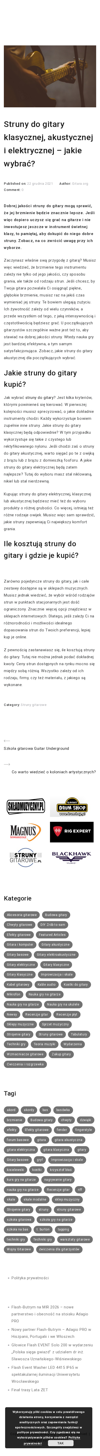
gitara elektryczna (21, 1150)
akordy (29, 1110)
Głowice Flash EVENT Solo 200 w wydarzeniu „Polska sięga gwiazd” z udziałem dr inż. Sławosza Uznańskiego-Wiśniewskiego (52, 1352)
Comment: (13, 190)
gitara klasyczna (56, 1150)
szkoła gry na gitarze (56, 1219)
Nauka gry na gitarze (45, 994)
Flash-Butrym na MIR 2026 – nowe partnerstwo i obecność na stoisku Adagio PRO (50, 1314)
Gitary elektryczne (21, 965)
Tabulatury (79, 1034)
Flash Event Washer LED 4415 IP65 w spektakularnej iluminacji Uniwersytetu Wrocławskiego (46, 1374)
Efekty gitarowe (19, 935)
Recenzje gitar (36, 1014)
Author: (65, 184)
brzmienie (14, 1120)
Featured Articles (52, 935)
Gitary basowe (18, 954)
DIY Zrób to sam (53, 925)
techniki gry (16, 1239)
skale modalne (35, 1199)
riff (80, 1190)
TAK (60, 1443)
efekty (11, 1130)
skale (11, 1199)
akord (11, 1110)
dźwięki (85, 1120)
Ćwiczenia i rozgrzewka (25, 1064)
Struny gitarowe (33, 705)
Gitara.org (80, 184)
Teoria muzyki (44, 1044)
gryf (40, 1160)
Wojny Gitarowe (19, 1249)
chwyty (66, 1120)
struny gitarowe (69, 1209)
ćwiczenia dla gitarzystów (59, 1249)
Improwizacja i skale (57, 974)
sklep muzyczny (67, 1199)
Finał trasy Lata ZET (30, 1390)
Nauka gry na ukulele (63, 1004)
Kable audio (47, 984)
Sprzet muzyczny (55, 1024)
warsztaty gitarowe (75, 1239)
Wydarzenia (73, 1044)
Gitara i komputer (20, 944)
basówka (63, 1110)
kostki (37, 1170)
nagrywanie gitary (58, 1179)
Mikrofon (13, 994)
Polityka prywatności (30, 1278)
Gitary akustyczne (55, 944)
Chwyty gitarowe (19, 925)
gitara (41, 1140)
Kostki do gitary (76, 984)
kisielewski (15, 1170)
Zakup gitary (61, 1054)
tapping (63, 1229)
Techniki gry (16, 1044)
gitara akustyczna (69, 1140)
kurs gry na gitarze (21, 1179)
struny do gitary (39, 397)
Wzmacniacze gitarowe (25, 1054)
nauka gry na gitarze (23, 1190)
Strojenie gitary (18, 1034)
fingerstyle (83, 1130)
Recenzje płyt (66, 1014)
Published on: (15, 184)
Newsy (12, 1014)
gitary (81, 1150)
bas (45, 1110)
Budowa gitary (56, 915)
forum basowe (18, 1140)
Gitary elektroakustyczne (56, 954)
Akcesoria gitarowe (22, 915)
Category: (12, 705)
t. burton (43, 1229)
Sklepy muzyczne (20, 1024)
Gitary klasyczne (56, 965)
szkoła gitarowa (19, 1219)
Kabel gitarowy (18, 984)
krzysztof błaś (61, 1170)
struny (43, 1209)
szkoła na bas (17, 1229)
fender (62, 1130)
